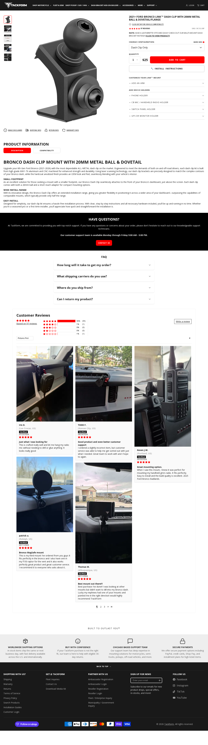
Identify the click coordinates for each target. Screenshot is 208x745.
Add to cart (177, 59)
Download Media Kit (56, 688)
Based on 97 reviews (26, 323)
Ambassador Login (97, 684)
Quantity (134, 54)
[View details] (25, 648)
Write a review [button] (183, 321)
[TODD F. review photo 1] (103, 384)
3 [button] (104, 606)
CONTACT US (104, 243)
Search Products (12, 702)
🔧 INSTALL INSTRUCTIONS (167, 68)
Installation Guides (13, 707)
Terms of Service (12, 693)
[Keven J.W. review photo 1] (162, 396)
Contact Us (51, 684)
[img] (45, 437)
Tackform (169, 724)
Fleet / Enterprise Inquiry (100, 698)
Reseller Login (95, 693)
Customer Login (11, 711)
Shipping (8, 679)
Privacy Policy (10, 698)
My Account (190, 5)
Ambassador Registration (100, 679)
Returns (7, 688)
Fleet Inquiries (53, 679)
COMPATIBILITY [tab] (47, 150)
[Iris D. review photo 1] (44, 384)
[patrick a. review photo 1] (44, 494)
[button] (49, 321)
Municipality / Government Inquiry (101, 704)
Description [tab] (17, 150)
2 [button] (100, 606)
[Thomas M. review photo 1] (103, 513)
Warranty (8, 684)
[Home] (16, 5)
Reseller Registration (98, 688)
